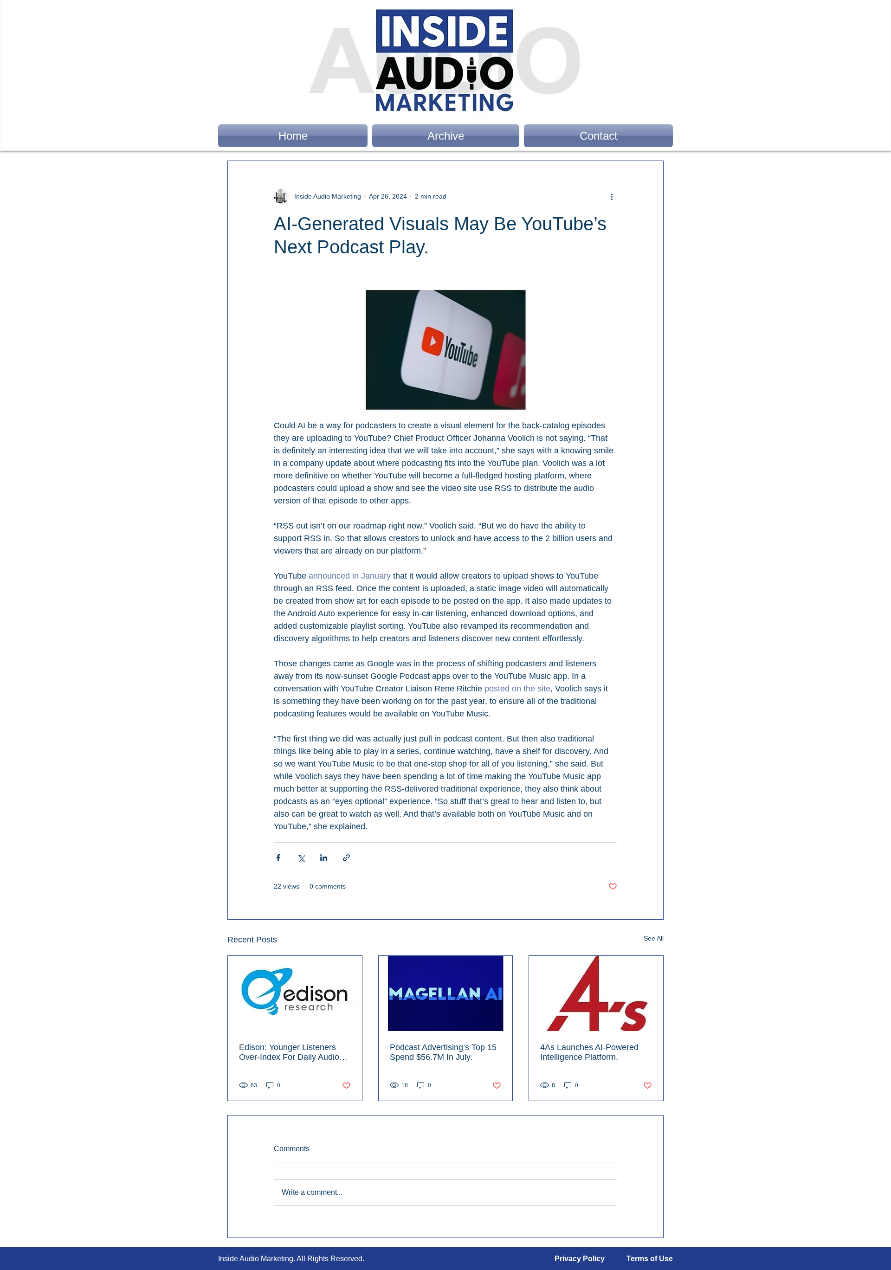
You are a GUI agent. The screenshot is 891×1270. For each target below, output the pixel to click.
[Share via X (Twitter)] (301, 857)
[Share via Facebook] (278, 857)
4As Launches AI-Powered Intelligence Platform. (589, 1052)
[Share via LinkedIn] (323, 857)
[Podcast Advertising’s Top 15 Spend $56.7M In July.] (446, 993)
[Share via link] (346, 857)
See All (654, 938)
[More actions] (611, 196)
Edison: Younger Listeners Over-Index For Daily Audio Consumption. (289, 1052)
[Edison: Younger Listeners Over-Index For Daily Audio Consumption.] (295, 993)
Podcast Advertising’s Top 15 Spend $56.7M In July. (443, 1052)
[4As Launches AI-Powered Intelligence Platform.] (596, 993)
